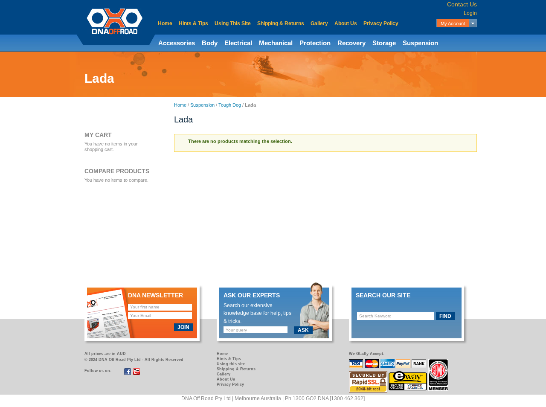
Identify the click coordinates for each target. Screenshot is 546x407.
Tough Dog (229, 105)
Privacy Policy (380, 23)
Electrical (238, 43)
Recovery (351, 43)
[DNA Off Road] (114, 21)
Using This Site (233, 23)
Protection (315, 43)
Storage (384, 43)
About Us (345, 23)
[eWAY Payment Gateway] (408, 375)
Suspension (420, 43)
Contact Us (462, 4)
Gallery (319, 23)
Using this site (231, 364)
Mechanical (276, 43)
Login (470, 13)
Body (210, 43)
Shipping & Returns (280, 23)
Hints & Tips (193, 23)
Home (165, 23)
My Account (453, 23)
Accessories (176, 43)
